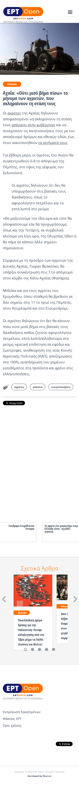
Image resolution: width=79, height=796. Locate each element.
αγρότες (14, 113)
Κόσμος (65, 606)
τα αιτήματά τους (52, 142)
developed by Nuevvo (39, 776)
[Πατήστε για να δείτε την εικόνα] (39, 48)
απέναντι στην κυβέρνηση (33, 125)
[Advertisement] (39, 459)
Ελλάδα (12, 84)
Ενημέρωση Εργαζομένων (22, 712)
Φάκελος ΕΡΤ (12, 719)
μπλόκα (37, 387)
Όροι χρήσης (12, 725)
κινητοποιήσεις (60, 387)
